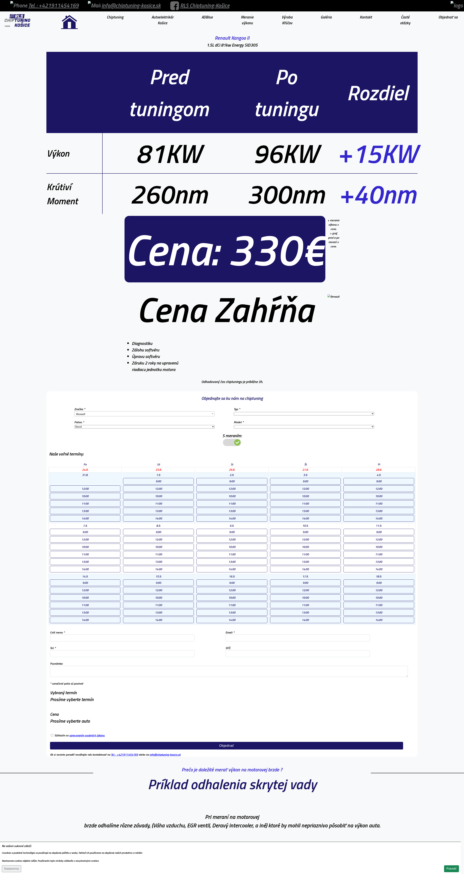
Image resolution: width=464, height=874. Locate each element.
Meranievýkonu (247, 20)
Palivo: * (79, 422)
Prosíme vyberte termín (72, 699)
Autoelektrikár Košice (162, 20)
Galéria (326, 17)
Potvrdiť (451, 868)
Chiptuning (115, 17)
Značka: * (79, 409)
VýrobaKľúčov (287, 20)
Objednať (226, 745)
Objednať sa (448, 17)
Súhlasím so (79, 735)
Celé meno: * (57, 632)
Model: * (239, 422)
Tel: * (53, 648)
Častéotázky (405, 20)
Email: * (230, 632)
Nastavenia (11, 868)
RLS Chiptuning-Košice (204, 5)
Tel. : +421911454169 (53, 5)
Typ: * (237, 409)
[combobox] (144, 413)
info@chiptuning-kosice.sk (131, 5)
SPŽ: (228, 648)
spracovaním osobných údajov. (87, 735)
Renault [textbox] (80, 414)
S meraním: (232, 435)
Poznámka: (56, 663)
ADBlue (207, 17)
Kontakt (366, 17)
